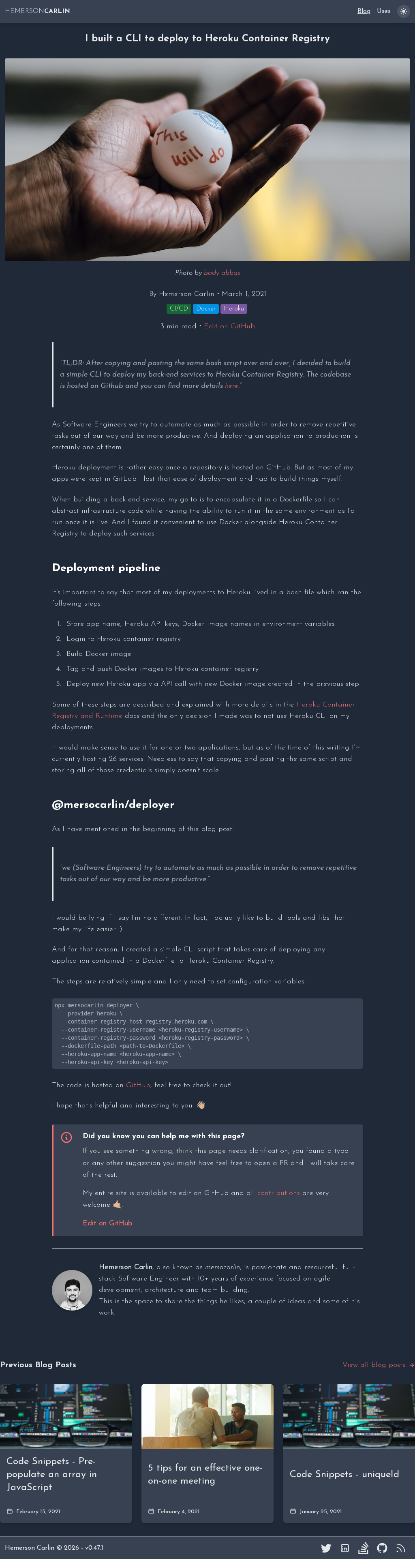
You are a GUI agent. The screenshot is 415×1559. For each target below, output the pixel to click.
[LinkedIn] (345, 1548)
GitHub (138, 1085)
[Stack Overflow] (363, 1548)
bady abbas (222, 273)
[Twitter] (326, 1548)
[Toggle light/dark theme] (403, 11)
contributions (278, 1193)
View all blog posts (373, 1365)
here (231, 386)
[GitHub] (382, 1548)
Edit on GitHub (229, 326)
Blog (363, 11)
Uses (384, 11)
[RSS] (401, 1548)
